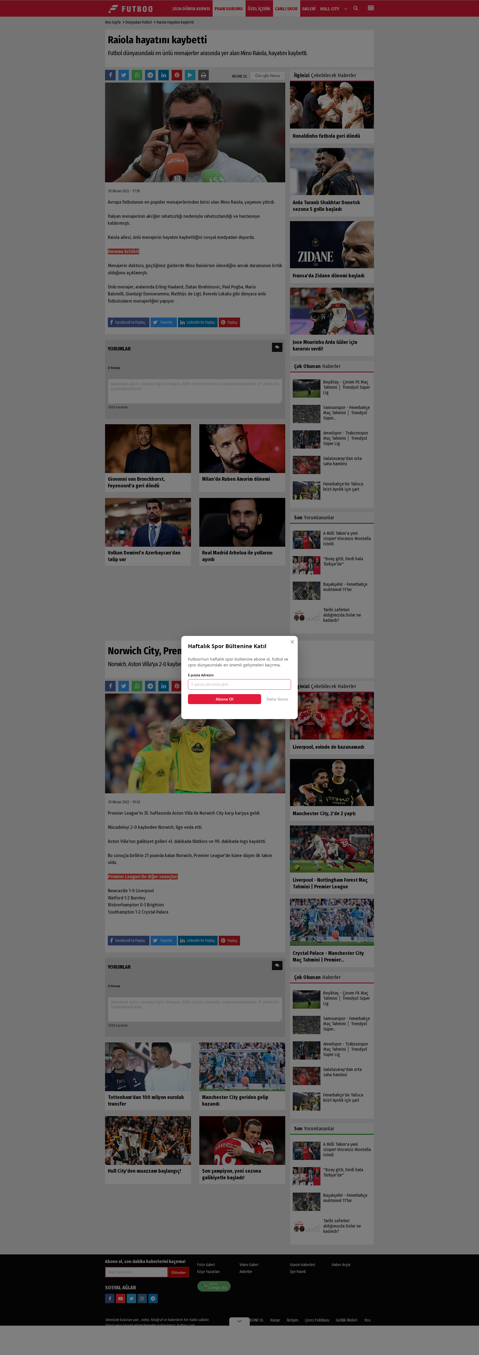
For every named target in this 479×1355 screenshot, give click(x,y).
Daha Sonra (277, 699)
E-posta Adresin (201, 675)
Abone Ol (224, 699)
